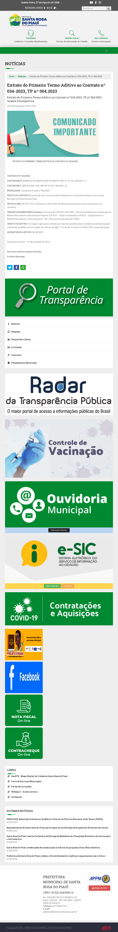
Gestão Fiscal (72, 38)
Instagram (16, 797)
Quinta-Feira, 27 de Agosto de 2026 (40, 2)
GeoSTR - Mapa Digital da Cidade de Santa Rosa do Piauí (39, 776)
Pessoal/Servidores (21, 339)
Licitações (16, 347)
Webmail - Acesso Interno (24, 791)
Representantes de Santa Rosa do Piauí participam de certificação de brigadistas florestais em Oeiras (57, 827)
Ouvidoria (31, 38)
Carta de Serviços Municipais (26, 781)
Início (11, 76)
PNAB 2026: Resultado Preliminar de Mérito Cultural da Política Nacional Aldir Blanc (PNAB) (54, 819)
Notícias (22, 76)
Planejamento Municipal (24, 362)
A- (52, 7)
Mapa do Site (101, 888)
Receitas (15, 323)
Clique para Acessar (59, 530)
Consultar (68, 586)
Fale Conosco (101, 38)
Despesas (15, 331)
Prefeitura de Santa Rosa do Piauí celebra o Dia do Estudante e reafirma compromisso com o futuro (55, 856)
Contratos (16, 355)
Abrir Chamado (52, 586)
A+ (48, 7)
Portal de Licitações (21, 786)
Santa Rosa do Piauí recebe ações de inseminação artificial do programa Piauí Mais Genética (53, 847)
